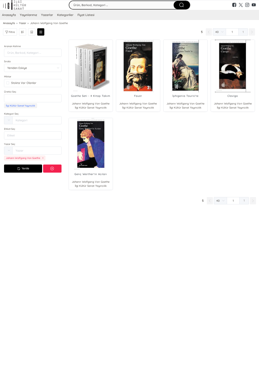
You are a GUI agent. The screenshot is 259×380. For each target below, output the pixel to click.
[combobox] (33, 98)
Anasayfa (9, 15)
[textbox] (33, 98)
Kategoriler (65, 15)
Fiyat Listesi (85, 15)
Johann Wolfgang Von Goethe (90, 103)
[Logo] (32, 5)
